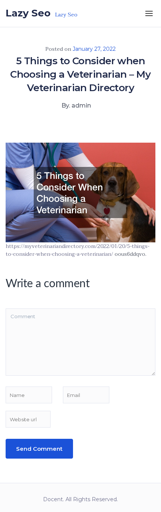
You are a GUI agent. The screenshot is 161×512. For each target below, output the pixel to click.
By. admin (76, 105)
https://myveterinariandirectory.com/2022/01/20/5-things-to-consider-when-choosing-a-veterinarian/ (77, 250)
